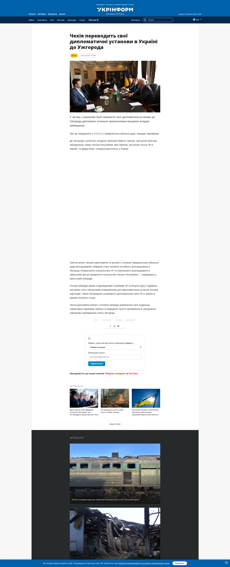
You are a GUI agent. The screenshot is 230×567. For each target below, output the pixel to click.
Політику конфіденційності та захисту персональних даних (144, 563)
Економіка (42, 20)
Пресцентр (52, 14)
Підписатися (97, 363)
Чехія (96, 320)
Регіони (60, 20)
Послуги (32, 14)
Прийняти (179, 563)
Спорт (82, 20)
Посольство (106, 320)
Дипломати (130, 320)
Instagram (120, 373)
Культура (72, 20)
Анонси (62, 14)
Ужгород (119, 320)
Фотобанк (42, 14)
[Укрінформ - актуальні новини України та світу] (115, 9)
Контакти (135, 20)
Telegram (109, 373)
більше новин (115, 424)
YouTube (133, 373)
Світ (52, 20)
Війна (31, 20)
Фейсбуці (99, 133)
